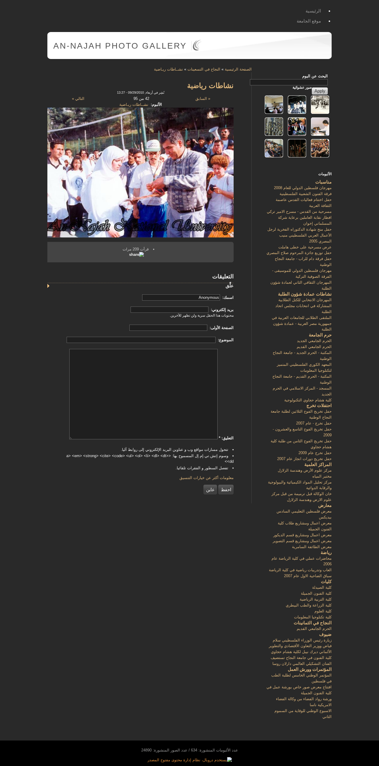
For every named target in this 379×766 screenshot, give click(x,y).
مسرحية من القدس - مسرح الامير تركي (299, 211)
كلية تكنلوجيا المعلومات (313, 617)
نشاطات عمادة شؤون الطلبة (305, 293)
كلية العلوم (323, 611)
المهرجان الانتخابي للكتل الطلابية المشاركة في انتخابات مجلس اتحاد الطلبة (303, 306)
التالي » (78, 98)
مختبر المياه (322, 476)
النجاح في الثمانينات (313, 622)
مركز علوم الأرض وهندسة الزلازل (305, 470)
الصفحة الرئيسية (238, 69)
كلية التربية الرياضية (316, 599)
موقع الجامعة (309, 20)
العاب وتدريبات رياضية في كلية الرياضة (300, 570)
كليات (326, 581)
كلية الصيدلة (322, 587)
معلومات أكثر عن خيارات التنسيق (206, 477)
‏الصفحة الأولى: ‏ (221, 327)
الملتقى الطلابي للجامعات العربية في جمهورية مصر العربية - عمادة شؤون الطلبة (302, 323)
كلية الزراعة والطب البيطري (309, 605)
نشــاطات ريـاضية (168, 69)
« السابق (202, 98)
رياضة (326, 552)
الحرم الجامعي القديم (314, 346)
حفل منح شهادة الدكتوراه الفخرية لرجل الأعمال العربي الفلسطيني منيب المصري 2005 (299, 235)
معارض (325, 505)
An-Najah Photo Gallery (120, 45)
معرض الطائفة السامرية (312, 547)
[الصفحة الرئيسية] (197, 49)
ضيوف (325, 634)
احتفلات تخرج (319, 405)
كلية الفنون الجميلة (316, 593)
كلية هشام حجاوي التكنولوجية (308, 400)
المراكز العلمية (318, 464)
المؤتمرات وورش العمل (310, 669)
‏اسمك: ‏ (227, 297)
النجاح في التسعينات (203, 69)
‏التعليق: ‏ (226, 438)
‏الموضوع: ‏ (225, 340)
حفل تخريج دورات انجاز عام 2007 (304, 459)
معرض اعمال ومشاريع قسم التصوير (302, 541)
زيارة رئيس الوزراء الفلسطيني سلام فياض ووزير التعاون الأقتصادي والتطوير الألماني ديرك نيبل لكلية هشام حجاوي (300, 646)
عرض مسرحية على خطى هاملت (305, 247)
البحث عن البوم (315, 76)
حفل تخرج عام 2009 (315, 453)
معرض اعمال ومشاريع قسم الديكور (302, 535)
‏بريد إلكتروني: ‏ (222, 309)
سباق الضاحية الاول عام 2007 (308, 576)
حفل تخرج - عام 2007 (314, 423)
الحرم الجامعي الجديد (314, 341)
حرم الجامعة (320, 334)
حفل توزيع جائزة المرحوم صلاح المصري (299, 252)
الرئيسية (313, 10)
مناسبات (323, 181)
